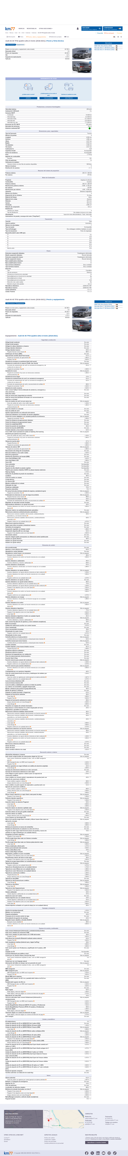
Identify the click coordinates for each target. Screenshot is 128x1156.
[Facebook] (86, 1153)
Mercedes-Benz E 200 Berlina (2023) (104, 49)
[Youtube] (103, 1153)
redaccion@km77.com (91, 1118)
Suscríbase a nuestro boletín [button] (97, 1142)
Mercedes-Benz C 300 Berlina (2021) (104, 48)
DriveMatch (7, 1139)
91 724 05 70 (17, 1121)
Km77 (10, 28)
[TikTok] (114, 1153)
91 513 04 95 (15, 1123)
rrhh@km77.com (109, 1124)
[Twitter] (92, 1153)
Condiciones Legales (50, 1139)
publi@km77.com (90, 1124)
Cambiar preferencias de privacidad (53, 1143)
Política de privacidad (50, 1141)
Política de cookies (49, 1138)
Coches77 (6, 1138)
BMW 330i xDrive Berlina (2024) (103, 46)
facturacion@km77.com (111, 1120)
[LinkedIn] (98, 1153)
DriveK (6, 1141)
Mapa (19, 1118)
